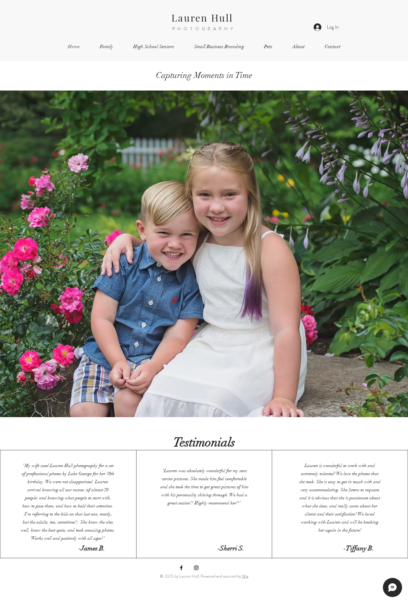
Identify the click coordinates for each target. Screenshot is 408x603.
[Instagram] (196, 568)
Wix (245, 576)
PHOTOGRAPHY (204, 29)
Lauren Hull (203, 17)
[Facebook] (181, 568)
